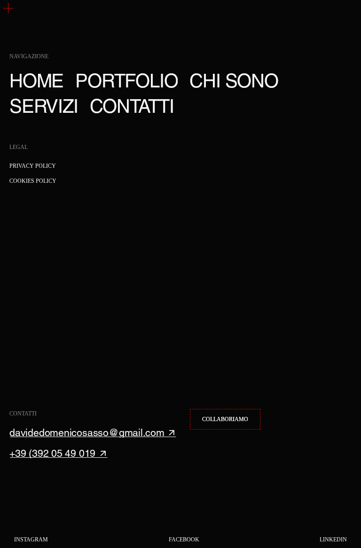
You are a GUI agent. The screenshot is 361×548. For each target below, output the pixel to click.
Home (36, 80)
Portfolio (126, 80)
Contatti (132, 106)
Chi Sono (233, 80)
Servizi (43, 106)
